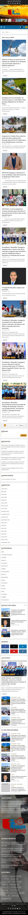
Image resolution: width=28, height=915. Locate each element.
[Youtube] (17, 3)
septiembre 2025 (5, 520)
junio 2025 (3, 528)
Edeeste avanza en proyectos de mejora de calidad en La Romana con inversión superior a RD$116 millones (14, 62)
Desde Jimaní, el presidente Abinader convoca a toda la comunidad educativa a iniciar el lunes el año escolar (13, 446)
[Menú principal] (4, 27)
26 (17, 425)
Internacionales (5, 571)
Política (3, 585)
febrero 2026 (4, 505)
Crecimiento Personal (6, 554)
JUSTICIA (3, 574)
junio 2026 (3, 494)
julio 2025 (3, 525)
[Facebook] (8, 3)
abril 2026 (3, 500)
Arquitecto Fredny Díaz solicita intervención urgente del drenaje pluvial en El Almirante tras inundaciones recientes (14, 139)
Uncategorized (5, 600)
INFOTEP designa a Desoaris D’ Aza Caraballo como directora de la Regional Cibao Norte (14, 175)
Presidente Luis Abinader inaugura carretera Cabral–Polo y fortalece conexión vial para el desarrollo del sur (12, 453)
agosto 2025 (4, 522)
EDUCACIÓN (6, 168)
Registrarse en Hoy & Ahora (7, 904)
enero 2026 (4, 508)
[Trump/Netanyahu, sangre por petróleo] (14, 276)
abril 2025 (3, 534)
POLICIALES (4, 583)
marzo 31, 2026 (6, 67)
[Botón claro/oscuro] (21, 27)
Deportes (3, 560)
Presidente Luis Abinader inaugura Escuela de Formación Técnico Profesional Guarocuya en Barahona (12, 463)
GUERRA (3, 569)
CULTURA (3, 557)
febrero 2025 (4, 539)
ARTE (2, 552)
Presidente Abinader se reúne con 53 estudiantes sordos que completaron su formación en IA (18, 790)
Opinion (5, 283)
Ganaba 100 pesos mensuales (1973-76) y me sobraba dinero (19, 622)
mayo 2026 (4, 497)
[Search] (24, 27)
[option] (14, 613)
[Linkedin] (13, 3)
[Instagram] (20, 3)
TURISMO (5, 93)
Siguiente (21, 425)
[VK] (15, 3)
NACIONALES (6, 54)
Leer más (5, 75)
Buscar (4, 431)
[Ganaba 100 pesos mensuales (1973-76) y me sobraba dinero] (5, 622)
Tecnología (4, 594)
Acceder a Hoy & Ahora (20, 904)
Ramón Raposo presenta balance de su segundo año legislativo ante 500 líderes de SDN (18, 711)
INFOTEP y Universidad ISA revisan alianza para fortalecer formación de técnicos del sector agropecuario (14, 212)
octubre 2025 (4, 517)
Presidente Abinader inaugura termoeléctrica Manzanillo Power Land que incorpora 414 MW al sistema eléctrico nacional (13, 324)
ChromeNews (16, 913)
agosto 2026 (4, 488)
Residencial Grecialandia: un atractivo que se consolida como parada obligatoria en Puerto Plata (14, 101)
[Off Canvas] (1, 27)
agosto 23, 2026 (15, 625)
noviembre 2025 (5, 514)
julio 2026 (3, 491)
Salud (2, 591)
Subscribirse (26, 27)
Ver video (14, 905)
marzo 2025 (4, 536)
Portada (13, 131)
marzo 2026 (4, 503)
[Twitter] (11, 3)
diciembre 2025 (5, 511)
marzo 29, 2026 (6, 291)
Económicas (4, 563)
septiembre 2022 (5, 542)
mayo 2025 (4, 531)
